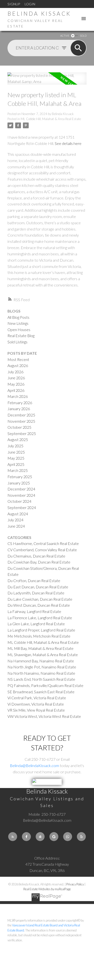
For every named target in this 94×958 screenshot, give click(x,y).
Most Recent (18, 359)
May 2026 (15, 384)
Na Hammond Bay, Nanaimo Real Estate (40, 661)
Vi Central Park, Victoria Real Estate (36, 697)
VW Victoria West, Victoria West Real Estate (44, 716)
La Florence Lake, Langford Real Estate (39, 617)
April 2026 (15, 390)
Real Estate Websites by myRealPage (47, 889)
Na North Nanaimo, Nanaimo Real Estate (41, 673)
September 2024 (21, 507)
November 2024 (21, 495)
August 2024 (17, 513)
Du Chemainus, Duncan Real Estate (36, 556)
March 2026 (17, 396)
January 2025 (18, 483)
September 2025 (21, 433)
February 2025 (19, 476)
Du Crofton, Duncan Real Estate (33, 580)
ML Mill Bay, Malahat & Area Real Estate (40, 648)
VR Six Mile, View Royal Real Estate (36, 710)
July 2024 (15, 519)
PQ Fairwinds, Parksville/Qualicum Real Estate (45, 685)
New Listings (17, 323)
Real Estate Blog (20, 335)
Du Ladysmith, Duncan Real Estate (35, 593)
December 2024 (21, 489)
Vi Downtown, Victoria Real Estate (35, 704)
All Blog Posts (18, 317)
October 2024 (19, 501)
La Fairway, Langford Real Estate (34, 611)
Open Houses (18, 329)
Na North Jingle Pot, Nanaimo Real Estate (41, 667)
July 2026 (15, 371)
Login (30, 4)
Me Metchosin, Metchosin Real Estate (38, 636)
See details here (68, 143)
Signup (13, 4)
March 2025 (17, 470)
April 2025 (15, 464)
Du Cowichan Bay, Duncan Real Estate (38, 562)
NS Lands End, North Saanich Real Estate (41, 679)
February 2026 (19, 402)
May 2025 (15, 458)
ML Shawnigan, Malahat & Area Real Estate (42, 654)
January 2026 (18, 408)
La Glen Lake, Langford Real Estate (36, 623)
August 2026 (17, 365)
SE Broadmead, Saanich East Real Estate (40, 691)
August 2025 (17, 439)
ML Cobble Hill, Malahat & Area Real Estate (51, 119)
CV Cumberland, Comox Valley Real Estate (42, 549)
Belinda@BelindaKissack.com (34, 765)
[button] (12, 836)
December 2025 (21, 415)
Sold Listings (17, 342)
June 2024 (16, 526)
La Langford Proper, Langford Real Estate (41, 630)
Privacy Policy (75, 884)
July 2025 (15, 445)
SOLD (83, 35)
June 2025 (16, 452)
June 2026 (16, 377)
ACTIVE (64, 35)
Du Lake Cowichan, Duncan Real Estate (39, 599)
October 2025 (19, 427)
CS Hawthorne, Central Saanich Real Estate (43, 543)
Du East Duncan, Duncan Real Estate (37, 586)
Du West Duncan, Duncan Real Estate (38, 605)
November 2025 (21, 421)
